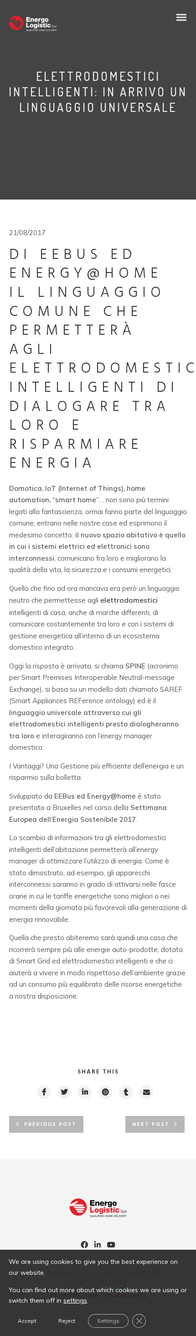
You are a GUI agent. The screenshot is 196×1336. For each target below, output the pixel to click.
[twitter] (64, 1092)
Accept (27, 1320)
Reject (66, 1320)
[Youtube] (111, 1245)
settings (75, 1300)
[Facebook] (84, 1245)
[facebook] (43, 1092)
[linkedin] (84, 1092)
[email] (146, 1092)
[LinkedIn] (97, 1245)
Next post (151, 1124)
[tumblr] (125, 1092)
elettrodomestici (129, 600)
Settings (108, 1320)
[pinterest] (105, 1092)
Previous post (50, 1124)
